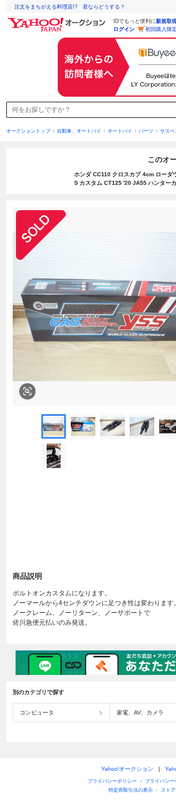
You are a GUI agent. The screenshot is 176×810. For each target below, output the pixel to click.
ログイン (124, 29)
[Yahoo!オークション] (57, 20)
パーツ (146, 131)
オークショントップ (28, 131)
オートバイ (120, 131)
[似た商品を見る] (27, 391)
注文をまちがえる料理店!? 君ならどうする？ (69, 7)
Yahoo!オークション (127, 769)
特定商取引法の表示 (130, 790)
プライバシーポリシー (112, 781)
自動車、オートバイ (79, 131)
